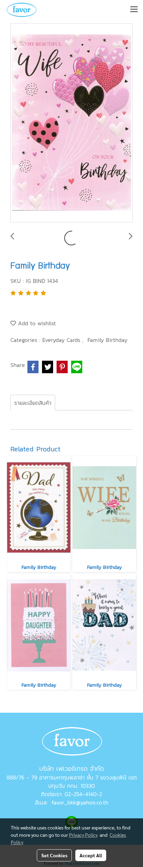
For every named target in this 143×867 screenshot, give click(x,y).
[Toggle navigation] (134, 9)
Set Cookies (54, 855)
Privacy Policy (83, 835)
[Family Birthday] (71, 123)
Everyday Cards (62, 340)
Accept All (90, 855)
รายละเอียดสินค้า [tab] (32, 403)
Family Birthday (107, 340)
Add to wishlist (36, 323)
